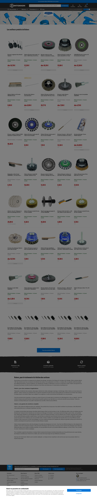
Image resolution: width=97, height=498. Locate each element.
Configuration (79, 493)
